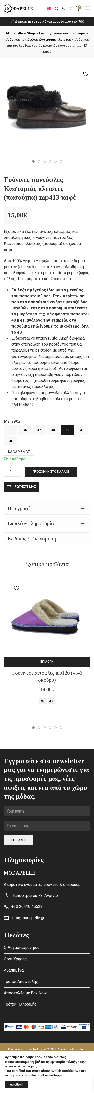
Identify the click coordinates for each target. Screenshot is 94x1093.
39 (67, 430)
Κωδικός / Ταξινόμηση (32, 538)
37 (39, 430)
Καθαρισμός (19, 452)
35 (10, 430)
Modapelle (14, 33)
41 (10, 441)
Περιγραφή (19, 508)
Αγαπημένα (14, 970)
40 (81, 430)
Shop (31, 33)
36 (25, 430)
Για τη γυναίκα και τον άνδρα (62, 33)
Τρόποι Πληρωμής (20, 1004)
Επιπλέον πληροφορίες (31, 523)
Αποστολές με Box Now (25, 993)
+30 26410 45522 (27, 906)
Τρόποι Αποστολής (21, 981)
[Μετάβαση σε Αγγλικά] (49, 8)
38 (53, 430)
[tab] (47, 508)
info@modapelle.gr (27, 917)
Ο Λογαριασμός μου (21, 947)
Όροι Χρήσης (15, 959)
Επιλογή (49, 661)
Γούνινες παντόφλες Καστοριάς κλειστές (38, 39)
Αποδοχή (16, 1085)
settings (55, 1075)
